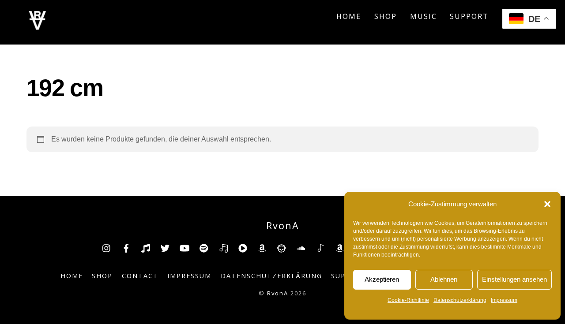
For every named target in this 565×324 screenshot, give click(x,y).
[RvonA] (37, 27)
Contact (140, 276)
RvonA (277, 293)
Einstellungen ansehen (514, 279)
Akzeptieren (382, 279)
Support (469, 16)
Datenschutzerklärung (459, 300)
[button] (547, 204)
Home (348, 16)
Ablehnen (443, 279)
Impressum (504, 300)
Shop (385, 16)
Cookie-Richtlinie (408, 300)
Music (423, 16)
